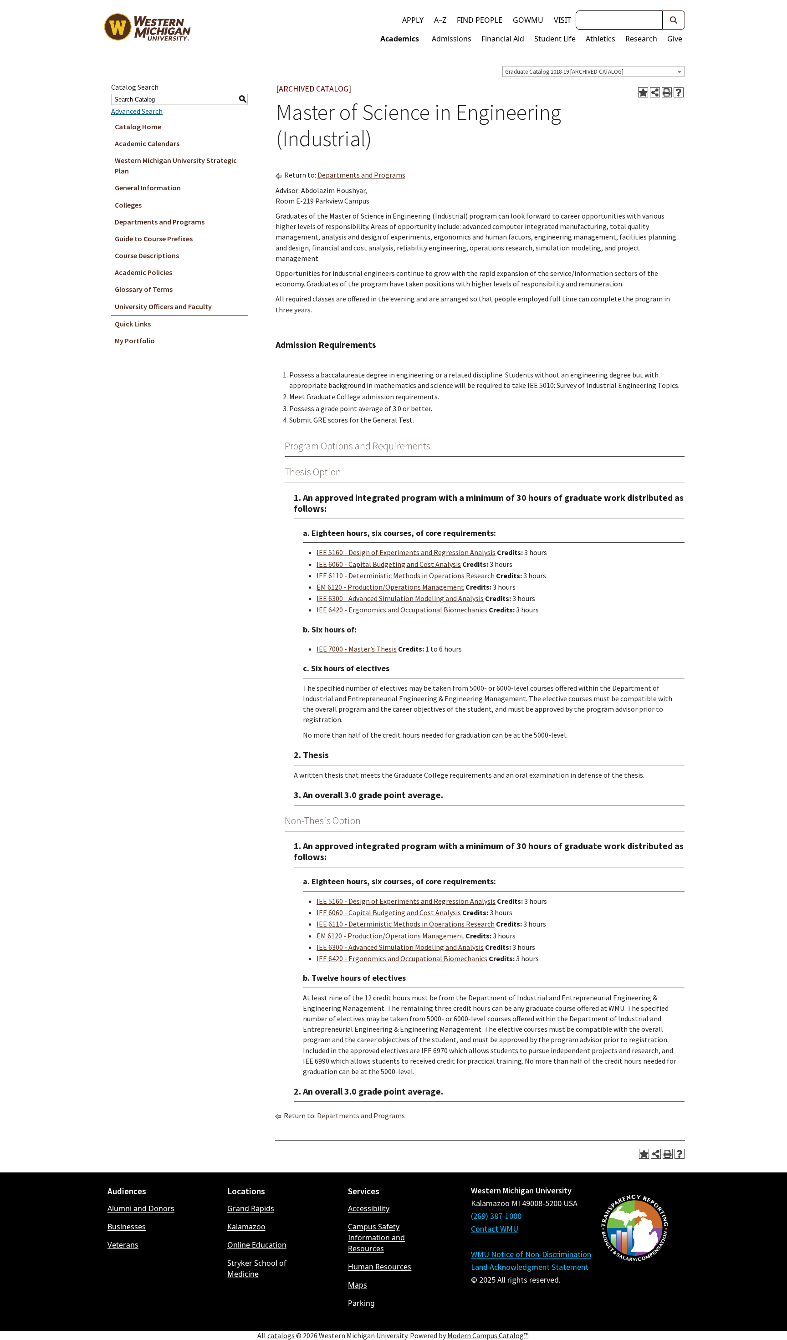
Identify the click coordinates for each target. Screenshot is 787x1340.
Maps (357, 1285)
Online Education (256, 1245)
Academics (399, 39)
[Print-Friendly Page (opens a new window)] (667, 92)
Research (641, 39)
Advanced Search (137, 111)
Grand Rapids (250, 1208)
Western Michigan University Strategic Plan (176, 165)
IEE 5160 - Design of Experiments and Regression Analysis (406, 552)
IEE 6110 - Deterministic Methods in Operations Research (406, 575)
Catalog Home (138, 126)
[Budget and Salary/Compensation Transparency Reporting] (634, 1252)
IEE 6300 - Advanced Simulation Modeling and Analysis (400, 598)
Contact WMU (494, 1228)
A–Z (440, 20)
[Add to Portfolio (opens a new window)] (643, 92)
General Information (148, 187)
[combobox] (593, 71)
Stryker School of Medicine (256, 1268)
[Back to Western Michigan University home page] (147, 29)
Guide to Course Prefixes (154, 238)
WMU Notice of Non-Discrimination (531, 1254)
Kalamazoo (246, 1227)
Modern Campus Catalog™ (487, 1335)
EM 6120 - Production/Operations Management (390, 586)
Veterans (122, 1245)
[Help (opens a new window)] (679, 92)
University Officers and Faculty (163, 306)
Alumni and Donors (140, 1208)
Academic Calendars (147, 143)
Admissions (451, 39)
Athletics (600, 39)
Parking (361, 1303)
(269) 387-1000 (496, 1216)
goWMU (528, 20)
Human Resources (379, 1267)
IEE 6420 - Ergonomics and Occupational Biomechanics (402, 609)
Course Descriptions (147, 255)
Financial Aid (502, 39)
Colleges (128, 204)
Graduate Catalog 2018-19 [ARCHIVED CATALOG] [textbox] (564, 72)
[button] (674, 20)
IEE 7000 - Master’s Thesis (357, 648)
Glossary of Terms (144, 289)
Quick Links (133, 323)
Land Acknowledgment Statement (529, 1267)
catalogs (281, 1335)
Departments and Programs (159, 221)
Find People (479, 20)
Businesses (126, 1227)
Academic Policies (143, 272)
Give (674, 39)
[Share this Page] (655, 92)
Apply (413, 20)
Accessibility (368, 1208)
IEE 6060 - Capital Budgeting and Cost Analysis (389, 564)
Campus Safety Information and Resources (376, 1237)
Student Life (555, 39)
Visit (562, 20)
